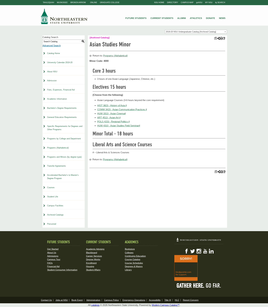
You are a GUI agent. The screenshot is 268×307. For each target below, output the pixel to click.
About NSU (52, 71)
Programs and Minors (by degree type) (64, 157)
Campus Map (187, 2)
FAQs (50, 263)
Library (128, 270)
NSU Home (159, 2)
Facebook (186, 251)
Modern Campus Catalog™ (166, 305)
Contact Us (46, 300)
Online (93, 2)
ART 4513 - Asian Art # (109, 117)
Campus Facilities (55, 205)
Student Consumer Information (62, 270)
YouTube (205, 251)
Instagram (199, 251)
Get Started (52, 249)
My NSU (208, 2)
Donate (210, 18)
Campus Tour (53, 259)
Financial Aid (53, 266)
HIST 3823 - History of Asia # (112, 105)
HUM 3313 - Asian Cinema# (111, 113)
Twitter (192, 251)
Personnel (51, 224)
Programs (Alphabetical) (58, 148)
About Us (51, 252)
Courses (51, 187)
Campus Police (111, 300)
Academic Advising (95, 249)
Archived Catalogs (55, 215)
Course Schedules (134, 263)
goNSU (199, 2)
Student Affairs (93, 270)
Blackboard (91, 252)
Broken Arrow (78, 2)
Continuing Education (135, 256)
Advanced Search (51, 45)
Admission (52, 80)
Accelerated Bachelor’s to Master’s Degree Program (63, 176)
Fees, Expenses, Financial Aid (61, 90)
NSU (64, 16)
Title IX (167, 300)
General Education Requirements (62, 117)
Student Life (52, 196)
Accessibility (155, 300)
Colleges (129, 252)
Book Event (77, 300)
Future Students (135, 18)
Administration (93, 300)
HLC (177, 300)
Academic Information (57, 99)
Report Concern (191, 300)
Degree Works (93, 259)
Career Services (94, 256)
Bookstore (130, 249)
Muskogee (62, 2)
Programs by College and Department (64, 138)
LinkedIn (211, 251)
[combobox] (196, 32)
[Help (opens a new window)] (224, 38)
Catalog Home (53, 53)
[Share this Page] (218, 38)
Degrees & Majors (134, 266)
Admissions (52, 256)
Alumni (181, 18)
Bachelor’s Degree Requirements (62, 108)
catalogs (95, 305)
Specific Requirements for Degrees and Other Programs (64, 128)
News (222, 18)
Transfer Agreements (56, 166)
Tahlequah (48, 2)
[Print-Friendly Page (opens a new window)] (221, 38)
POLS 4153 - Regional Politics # (113, 121)
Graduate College (109, 2)
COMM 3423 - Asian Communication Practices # (122, 109)
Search (221, 2)
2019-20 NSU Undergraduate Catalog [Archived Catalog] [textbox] (191, 32)
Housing (90, 266)
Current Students (161, 18)
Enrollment (91, 263)
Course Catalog (132, 259)
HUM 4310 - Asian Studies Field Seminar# (118, 125)
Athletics (196, 18)
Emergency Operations (134, 300)
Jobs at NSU (62, 300)
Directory (172, 2)
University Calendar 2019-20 (59, 62)
